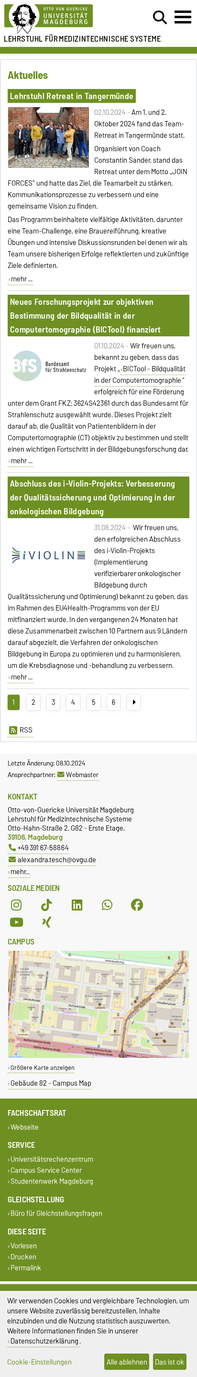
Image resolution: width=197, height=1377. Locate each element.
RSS (26, 730)
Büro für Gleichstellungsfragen (56, 1213)
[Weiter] (133, 702)
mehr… (20, 871)
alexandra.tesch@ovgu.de (57, 860)
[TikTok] (46, 905)
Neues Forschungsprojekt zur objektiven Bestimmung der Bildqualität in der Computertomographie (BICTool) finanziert (85, 315)
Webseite (25, 1127)
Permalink (26, 1267)
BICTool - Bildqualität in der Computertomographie (140, 374)
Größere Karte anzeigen (43, 1068)
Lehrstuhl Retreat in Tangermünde (71, 96)
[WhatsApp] (107, 905)
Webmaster (82, 774)
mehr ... (22, 279)
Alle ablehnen (127, 1362)
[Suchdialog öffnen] (160, 17)
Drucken (23, 1256)
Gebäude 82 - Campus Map (51, 1083)
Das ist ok (169, 1362)
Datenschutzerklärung (44, 1341)
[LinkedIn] (77, 905)
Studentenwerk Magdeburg (52, 1181)
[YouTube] (16, 922)
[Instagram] (16, 905)
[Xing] (46, 922)
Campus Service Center (46, 1170)
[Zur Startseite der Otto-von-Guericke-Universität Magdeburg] (61, 19)
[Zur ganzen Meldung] (48, 166)
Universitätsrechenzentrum (52, 1159)
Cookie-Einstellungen (39, 1362)
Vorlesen (24, 1245)
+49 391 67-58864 (43, 848)
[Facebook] (137, 905)
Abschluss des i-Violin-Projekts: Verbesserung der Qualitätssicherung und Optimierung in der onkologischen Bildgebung (92, 497)
